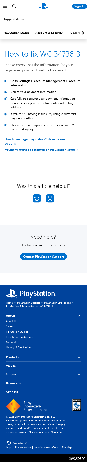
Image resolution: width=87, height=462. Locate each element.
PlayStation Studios (17, 331)
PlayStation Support (28, 302)
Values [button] (11, 366)
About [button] (10, 315)
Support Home (13, 19)
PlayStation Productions (19, 337)
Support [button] (12, 374)
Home (9, 302)
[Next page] (82, 32)
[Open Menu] (5, 6)
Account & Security (49, 33)
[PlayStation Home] (43, 6)
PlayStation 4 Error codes (20, 306)
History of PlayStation (18, 347)
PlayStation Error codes (57, 302)
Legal (9, 447)
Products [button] (12, 357)
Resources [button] (13, 383)
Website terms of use (46, 447)
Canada (18, 442)
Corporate (11, 342)
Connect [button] (12, 392)
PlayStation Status (16, 33)
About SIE (11, 321)
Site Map (66, 447)
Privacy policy (23, 447)
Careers (10, 326)
